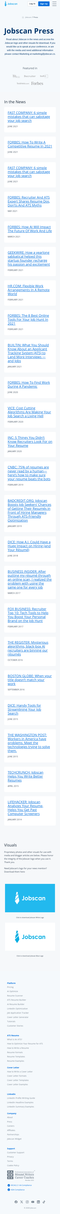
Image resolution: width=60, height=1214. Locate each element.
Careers (10, 1126)
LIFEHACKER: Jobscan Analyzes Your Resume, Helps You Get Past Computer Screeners (25, 807)
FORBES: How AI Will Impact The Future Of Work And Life (30, 228)
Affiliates (11, 1130)
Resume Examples (15, 1060)
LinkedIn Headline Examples (20, 1102)
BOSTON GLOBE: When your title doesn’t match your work (30, 679)
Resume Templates (16, 1056)
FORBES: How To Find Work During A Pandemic (29, 384)
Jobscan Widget (14, 1138)
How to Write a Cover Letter (20, 1071)
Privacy (10, 1156)
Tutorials (11, 1021)
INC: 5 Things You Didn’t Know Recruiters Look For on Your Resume (30, 441)
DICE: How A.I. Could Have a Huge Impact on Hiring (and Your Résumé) (29, 546)
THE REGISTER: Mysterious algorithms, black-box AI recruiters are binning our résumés (28, 648)
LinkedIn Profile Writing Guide (21, 1098)
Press (9, 1121)
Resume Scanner (15, 995)
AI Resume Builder (15, 1004)
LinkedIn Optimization (17, 1008)
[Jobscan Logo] (11, 4)
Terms (10, 1161)
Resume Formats (15, 1052)
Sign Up (44, 3)
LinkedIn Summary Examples (20, 1106)
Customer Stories (15, 1025)
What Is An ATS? (14, 1039)
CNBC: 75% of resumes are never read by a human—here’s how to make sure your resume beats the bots (29, 473)
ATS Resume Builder (16, 1000)
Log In (32, 3)
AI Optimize (12, 991)
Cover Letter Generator (17, 1017)
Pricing (10, 987)
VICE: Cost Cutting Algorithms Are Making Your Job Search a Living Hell (29, 412)
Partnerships (13, 1134)
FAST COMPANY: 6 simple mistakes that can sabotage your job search (29, 116)
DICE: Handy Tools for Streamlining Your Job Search (24, 709)
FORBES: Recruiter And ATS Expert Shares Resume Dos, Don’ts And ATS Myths (29, 201)
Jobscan (28, 17)
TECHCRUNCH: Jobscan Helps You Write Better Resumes (25, 776)
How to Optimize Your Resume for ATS (25, 1043)
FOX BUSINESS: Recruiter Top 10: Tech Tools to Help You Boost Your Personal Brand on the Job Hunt (28, 615)
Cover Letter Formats (17, 1075)
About (10, 1117)
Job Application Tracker (18, 1012)
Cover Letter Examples (17, 1084)
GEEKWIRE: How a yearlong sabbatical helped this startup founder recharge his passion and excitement (29, 258)
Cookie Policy (13, 1165)
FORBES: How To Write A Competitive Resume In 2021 (30, 144)
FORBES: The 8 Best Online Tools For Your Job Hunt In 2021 (28, 319)
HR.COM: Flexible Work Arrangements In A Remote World (29, 290)
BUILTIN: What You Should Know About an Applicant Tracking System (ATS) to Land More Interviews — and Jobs (28, 353)
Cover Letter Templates (18, 1080)
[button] (16, 1202)
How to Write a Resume (18, 1048)
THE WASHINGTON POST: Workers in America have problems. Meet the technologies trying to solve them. (29, 743)
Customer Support (15, 1152)
